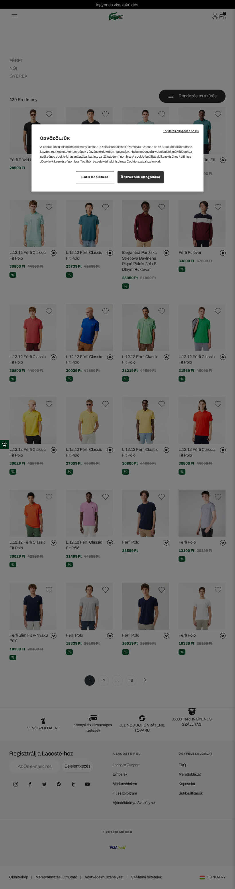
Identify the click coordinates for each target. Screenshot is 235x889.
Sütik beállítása (94, 177)
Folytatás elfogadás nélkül (181, 131)
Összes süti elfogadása (140, 177)
